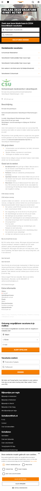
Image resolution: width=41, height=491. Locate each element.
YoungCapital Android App (10, 450)
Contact (4, 423)
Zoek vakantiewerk (7, 443)
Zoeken (20, 372)
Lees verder (33, 461)
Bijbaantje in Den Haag (8, 407)
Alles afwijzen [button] (20, 484)
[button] (20, 488)
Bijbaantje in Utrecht (8, 403)
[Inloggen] (38, 2)
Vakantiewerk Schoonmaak (10, 73)
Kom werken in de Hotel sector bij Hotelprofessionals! (18, 68)
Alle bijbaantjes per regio (9, 410)
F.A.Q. (3, 419)
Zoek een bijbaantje (8, 439)
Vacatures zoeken (20, 40)
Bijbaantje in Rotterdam (9, 400)
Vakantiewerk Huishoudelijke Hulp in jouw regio (16, 58)
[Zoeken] (33, 2)
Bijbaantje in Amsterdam (9, 396)
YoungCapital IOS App (8, 446)
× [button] (39, 453)
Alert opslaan (20, 350)
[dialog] (20, 471)
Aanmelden (5, 435)
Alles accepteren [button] (20, 479)
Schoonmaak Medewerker (10, 52)
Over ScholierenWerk (8, 426)
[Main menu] (2, 2)
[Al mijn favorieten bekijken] (8, 2)
